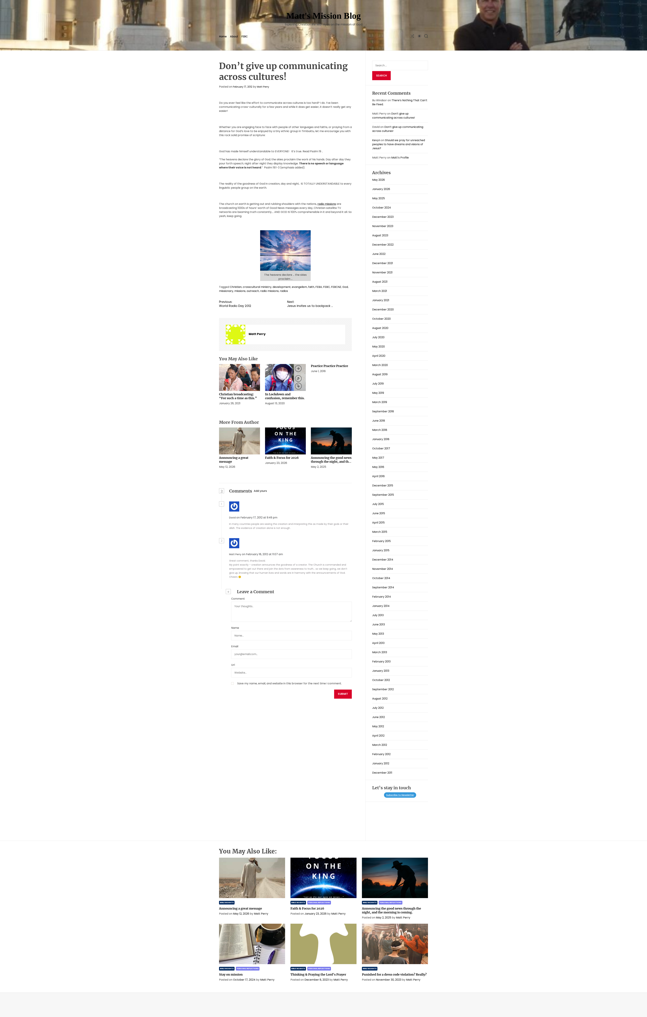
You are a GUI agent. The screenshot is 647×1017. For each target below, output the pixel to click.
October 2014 (381, 578)
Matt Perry (263, 86)
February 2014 (381, 597)
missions (239, 291)
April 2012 (378, 736)
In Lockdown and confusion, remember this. (285, 396)
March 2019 (379, 402)
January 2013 (380, 671)
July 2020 (378, 337)
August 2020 (380, 328)
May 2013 (378, 634)
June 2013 (378, 624)
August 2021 (380, 282)
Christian (236, 287)
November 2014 (382, 569)
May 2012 (378, 726)
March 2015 (379, 532)
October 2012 (381, 680)
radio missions (326, 204)
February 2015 (381, 541)
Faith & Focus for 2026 (282, 458)
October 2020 (381, 319)
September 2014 (383, 587)
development (282, 287)
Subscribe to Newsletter (400, 795)
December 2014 (382, 560)
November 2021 (382, 272)
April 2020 (378, 356)
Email (234, 646)
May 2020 (378, 346)
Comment (238, 599)
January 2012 (380, 763)
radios (284, 291)
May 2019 (378, 393)
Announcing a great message (240, 908)
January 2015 (380, 550)
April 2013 (378, 643)
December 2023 (383, 217)
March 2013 (379, 652)
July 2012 (378, 708)
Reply (285, 517)
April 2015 (378, 523)
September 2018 (383, 411)
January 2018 (380, 439)
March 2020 (380, 365)
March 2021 (379, 291)
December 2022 (383, 245)
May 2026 (378, 180)
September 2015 (383, 495)
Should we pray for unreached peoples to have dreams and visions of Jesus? (398, 144)
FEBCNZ (336, 287)
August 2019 (380, 374)
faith (311, 287)
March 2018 (379, 430)
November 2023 (382, 226)
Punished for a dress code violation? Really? (394, 974)
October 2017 (381, 448)
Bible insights (227, 902)
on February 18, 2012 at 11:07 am (263, 554)
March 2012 (379, 745)
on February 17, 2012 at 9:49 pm (257, 517)
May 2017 (378, 458)
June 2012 (378, 717)
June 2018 (378, 421)
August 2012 (380, 699)
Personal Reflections (319, 902)
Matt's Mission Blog (323, 16)
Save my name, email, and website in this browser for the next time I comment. (289, 683)
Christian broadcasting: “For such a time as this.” (238, 396)
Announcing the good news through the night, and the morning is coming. (331, 461)
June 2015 (378, 513)
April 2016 (378, 476)
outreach (253, 291)
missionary (226, 291)
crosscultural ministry (257, 287)
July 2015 (378, 504)
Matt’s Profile (400, 158)
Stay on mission (231, 974)
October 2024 (381, 208)
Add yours (260, 491)
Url (233, 665)
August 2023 (380, 235)
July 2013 (378, 615)
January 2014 (381, 606)
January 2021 (380, 300)
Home (223, 36)
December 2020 (383, 309)
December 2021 (382, 263)
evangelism (299, 287)
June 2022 (379, 254)
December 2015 (382, 485)
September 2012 (383, 689)
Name (235, 628)
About (234, 36)
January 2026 (381, 189)
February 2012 (381, 754)
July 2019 (378, 384)
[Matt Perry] (235, 334)
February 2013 (381, 661)
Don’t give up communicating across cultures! (393, 116)
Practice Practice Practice (329, 366)
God (345, 287)
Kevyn (376, 140)
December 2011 (382, 773)
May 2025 (378, 198)
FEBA (318, 287)
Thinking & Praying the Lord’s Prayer (318, 974)
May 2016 (378, 467)
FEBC (244, 36)
